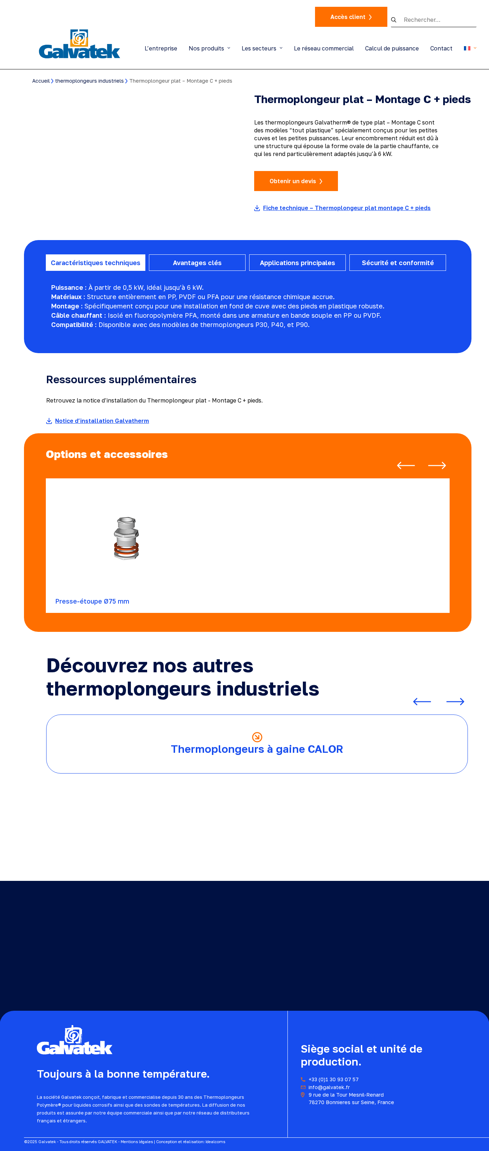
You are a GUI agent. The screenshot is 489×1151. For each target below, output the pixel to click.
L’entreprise (161, 48)
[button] (397, 19)
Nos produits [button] (206, 48)
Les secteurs (259, 48)
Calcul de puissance (392, 48)
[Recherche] (433, 20)
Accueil (41, 81)
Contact (441, 48)
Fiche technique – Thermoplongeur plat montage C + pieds (347, 207)
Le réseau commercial (324, 48)
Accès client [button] (347, 16)
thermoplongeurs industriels (89, 81)
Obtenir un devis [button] (293, 181)
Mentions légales (137, 1141)
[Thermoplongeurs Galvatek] (79, 43)
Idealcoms (215, 1141)
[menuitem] (163, 48)
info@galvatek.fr (329, 1087)
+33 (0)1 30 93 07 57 (334, 1079)
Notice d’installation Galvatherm (102, 420)
